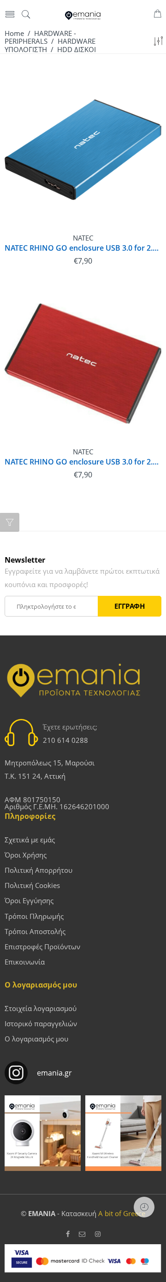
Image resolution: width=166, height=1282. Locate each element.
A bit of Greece (121, 1213)
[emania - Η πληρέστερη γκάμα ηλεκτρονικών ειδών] (83, 15)
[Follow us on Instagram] (98, 1234)
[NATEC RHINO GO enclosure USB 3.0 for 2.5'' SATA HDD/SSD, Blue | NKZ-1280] (83, 149)
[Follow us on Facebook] (68, 1234)
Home (14, 33)
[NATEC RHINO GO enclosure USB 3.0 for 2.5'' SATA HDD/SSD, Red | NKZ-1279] (83, 363)
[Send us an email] (82, 1234)
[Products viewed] (144, 1207)
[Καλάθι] (157, 15)
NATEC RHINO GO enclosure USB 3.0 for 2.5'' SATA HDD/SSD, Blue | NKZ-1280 (83, 248)
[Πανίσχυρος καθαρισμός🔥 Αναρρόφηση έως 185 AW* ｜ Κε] (123, 1133)
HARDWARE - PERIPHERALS (40, 37)
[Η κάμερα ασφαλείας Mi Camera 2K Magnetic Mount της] (43, 1133)
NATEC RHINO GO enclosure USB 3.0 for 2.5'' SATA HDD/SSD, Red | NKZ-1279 (83, 462)
